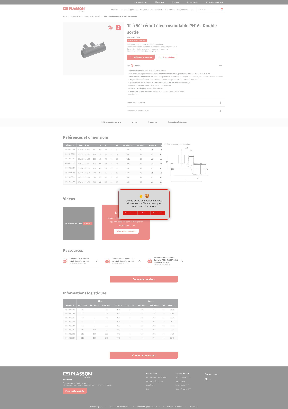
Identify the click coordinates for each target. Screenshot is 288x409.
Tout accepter (130, 213)
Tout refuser (144, 213)
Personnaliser (158, 213)
